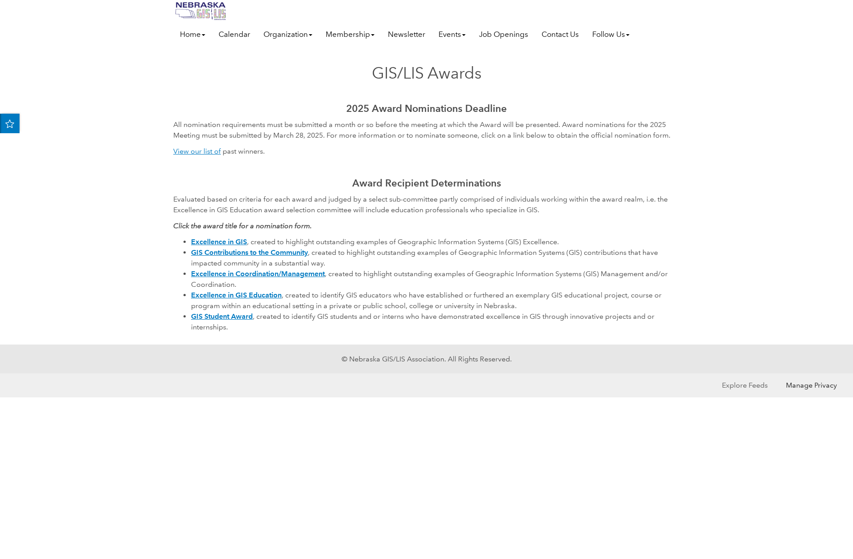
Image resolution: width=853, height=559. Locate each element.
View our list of (197, 151)
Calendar (234, 34)
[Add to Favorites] (10, 123)
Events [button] (449, 34)
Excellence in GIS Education (236, 295)
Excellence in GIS (219, 242)
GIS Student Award (222, 316)
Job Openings (503, 34)
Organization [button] (285, 34)
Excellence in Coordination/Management (258, 274)
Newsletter (406, 34)
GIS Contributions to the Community (249, 252)
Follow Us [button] (608, 34)
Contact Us (560, 34)
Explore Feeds (745, 385)
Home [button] (190, 34)
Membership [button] (348, 34)
